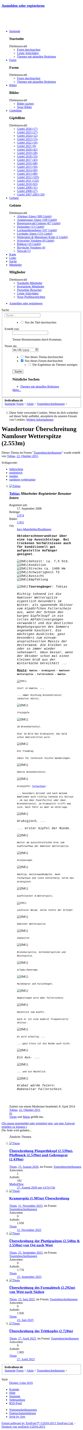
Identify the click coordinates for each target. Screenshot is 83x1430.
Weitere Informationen (39, 419)
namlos (13, 476)
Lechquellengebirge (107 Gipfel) (37, 230)
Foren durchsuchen (28, 49)
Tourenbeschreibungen (48, 452)
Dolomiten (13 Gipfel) (30, 226)
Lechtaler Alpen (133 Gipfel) (34, 233)
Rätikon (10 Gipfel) (29, 244)
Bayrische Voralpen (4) (31, 247)
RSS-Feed (15, 1403)
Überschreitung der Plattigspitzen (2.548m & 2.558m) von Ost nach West (44, 1243)
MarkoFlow (16, 1184)
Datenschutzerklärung (22, 1413)
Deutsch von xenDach (23, 1426)
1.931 (20, 522)
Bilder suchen (25, 103)
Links (12, 257)
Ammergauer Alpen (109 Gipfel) (37, 219)
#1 (10, 1113)
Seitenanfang (17, 1399)
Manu (26, 1116)
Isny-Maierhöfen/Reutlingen (34, 529)
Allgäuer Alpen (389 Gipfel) (34, 216)
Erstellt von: (12, 329)
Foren (12, 60)
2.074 (20, 515)
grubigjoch (15, 472)
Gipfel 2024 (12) (27, 135)
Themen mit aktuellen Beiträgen (36, 56)
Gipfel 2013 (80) (27, 173)
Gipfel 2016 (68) (27, 163)
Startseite (14, 31)
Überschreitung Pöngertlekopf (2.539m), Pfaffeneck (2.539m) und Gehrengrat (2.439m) (41, 1155)
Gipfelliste (15, 110)
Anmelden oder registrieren (23, 6)
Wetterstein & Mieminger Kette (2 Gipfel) (42, 237)
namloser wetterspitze (22, 479)
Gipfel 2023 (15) (27, 139)
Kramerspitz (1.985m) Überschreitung (39, 1198)
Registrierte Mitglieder (30, 286)
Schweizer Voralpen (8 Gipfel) (35, 240)
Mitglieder (15, 264)
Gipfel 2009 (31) (27, 187)
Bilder (13, 85)
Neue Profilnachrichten (31, 296)
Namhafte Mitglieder (29, 283)
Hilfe (12, 1392)
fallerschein (16, 469)
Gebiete (14, 198)
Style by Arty (17, 1416)
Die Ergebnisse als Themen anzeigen (54, 364)
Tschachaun (38, 786)
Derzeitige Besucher (29, 290)
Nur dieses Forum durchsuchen (43, 360)
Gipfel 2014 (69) (27, 170)
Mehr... (16, 390)
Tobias (11, 456)
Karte (12, 254)
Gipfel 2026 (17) (27, 128)
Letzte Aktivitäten (28, 53)
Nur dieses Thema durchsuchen (43, 357)
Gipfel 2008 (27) (27, 191)
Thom (13, 1116)
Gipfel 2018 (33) (27, 156)
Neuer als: (11, 346)
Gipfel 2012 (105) (28, 177)
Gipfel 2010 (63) (27, 184)
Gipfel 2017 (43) (27, 160)
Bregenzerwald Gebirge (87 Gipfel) (38, 223)
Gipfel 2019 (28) (27, 153)
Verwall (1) (24, 251)
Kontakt (14, 1389)
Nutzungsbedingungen (23, 1409)
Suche (13, 261)
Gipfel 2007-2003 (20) (31, 194)
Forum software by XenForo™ (38, 1423)
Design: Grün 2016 (21, 1382)
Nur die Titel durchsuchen (40, 322)
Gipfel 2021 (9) (26, 146)
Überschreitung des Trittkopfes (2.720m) (41, 1331)
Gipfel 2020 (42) (27, 149)
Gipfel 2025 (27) (27, 132)
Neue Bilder (24, 107)
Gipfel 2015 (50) (27, 166)
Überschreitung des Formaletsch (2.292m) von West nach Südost (42, 1290)
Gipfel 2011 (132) (28, 180)
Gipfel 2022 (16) (27, 142)
